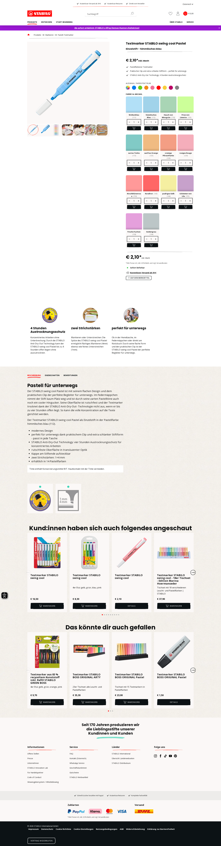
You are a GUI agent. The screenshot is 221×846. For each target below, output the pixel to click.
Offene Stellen (33, 753)
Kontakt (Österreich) (78, 758)
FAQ (71, 753)
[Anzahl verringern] (129, 122)
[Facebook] (160, 755)
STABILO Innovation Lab (37, 768)
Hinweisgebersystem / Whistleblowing (43, 782)
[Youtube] (170, 755)
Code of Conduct (34, 777)
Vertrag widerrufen (41, 840)
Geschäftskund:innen (78, 768)
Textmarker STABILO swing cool (44, 577)
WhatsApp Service (77, 763)
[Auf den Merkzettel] (63, 536)
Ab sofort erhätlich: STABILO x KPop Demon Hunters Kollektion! (106, 28)
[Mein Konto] (178, 13)
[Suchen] (133, 13)
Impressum (33, 829)
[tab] (36, 375)
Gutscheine (74, 772)
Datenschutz (47, 829)
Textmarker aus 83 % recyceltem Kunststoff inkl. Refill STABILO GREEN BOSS (44, 678)
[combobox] (110, 15)
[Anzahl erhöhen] (138, 122)
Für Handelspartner (35, 772)
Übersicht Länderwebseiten (123, 758)
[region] (68, 89)
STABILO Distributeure (121, 763)
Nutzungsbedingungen (106, 829)
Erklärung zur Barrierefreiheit (161, 829)
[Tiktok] (165, 755)
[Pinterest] (175, 755)
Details (132, 606)
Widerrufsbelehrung (135, 829)
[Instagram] (155, 755)
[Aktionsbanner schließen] (219, 28)
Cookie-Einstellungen (83, 829)
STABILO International (121, 753)
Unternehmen (33, 763)
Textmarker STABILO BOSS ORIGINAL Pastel (129, 676)
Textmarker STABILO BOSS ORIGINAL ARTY (87, 676)
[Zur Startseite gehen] (40, 13)
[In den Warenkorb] (134, 128)
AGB (122, 829)
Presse (30, 758)
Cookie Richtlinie (63, 829)
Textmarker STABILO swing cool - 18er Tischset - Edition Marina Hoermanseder (173, 579)
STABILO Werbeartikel (79, 777)
